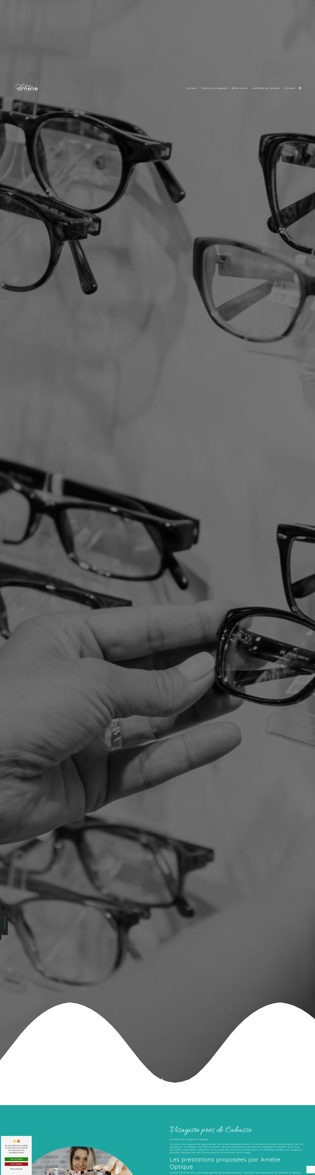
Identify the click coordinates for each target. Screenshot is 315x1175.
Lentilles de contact (266, 88)
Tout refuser (16, 1164)
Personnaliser (16, 1169)
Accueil (192, 88)
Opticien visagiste (214, 88)
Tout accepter (16, 1159)
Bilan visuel (240, 88)
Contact (290, 88)
